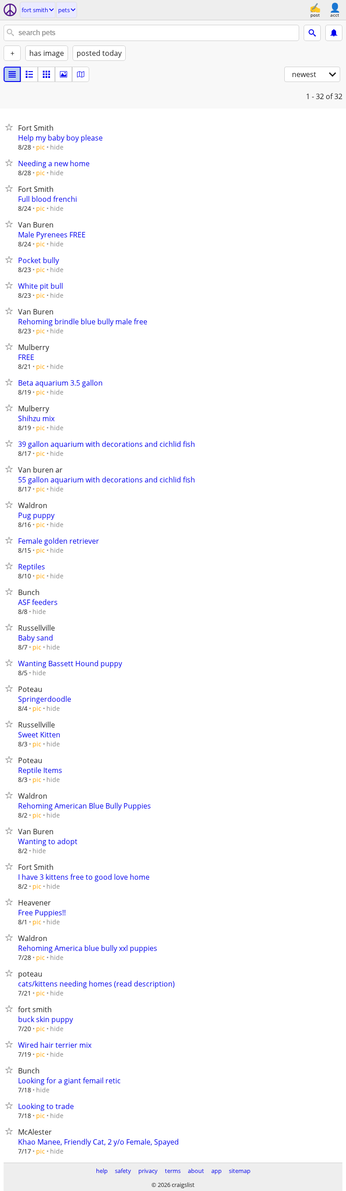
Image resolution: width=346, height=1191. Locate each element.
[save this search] (333, 33)
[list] (12, 74)
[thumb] (29, 74)
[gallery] (63, 74)
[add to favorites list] (11, 127)
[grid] (46, 74)
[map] (80, 74)
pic (40, 147)
